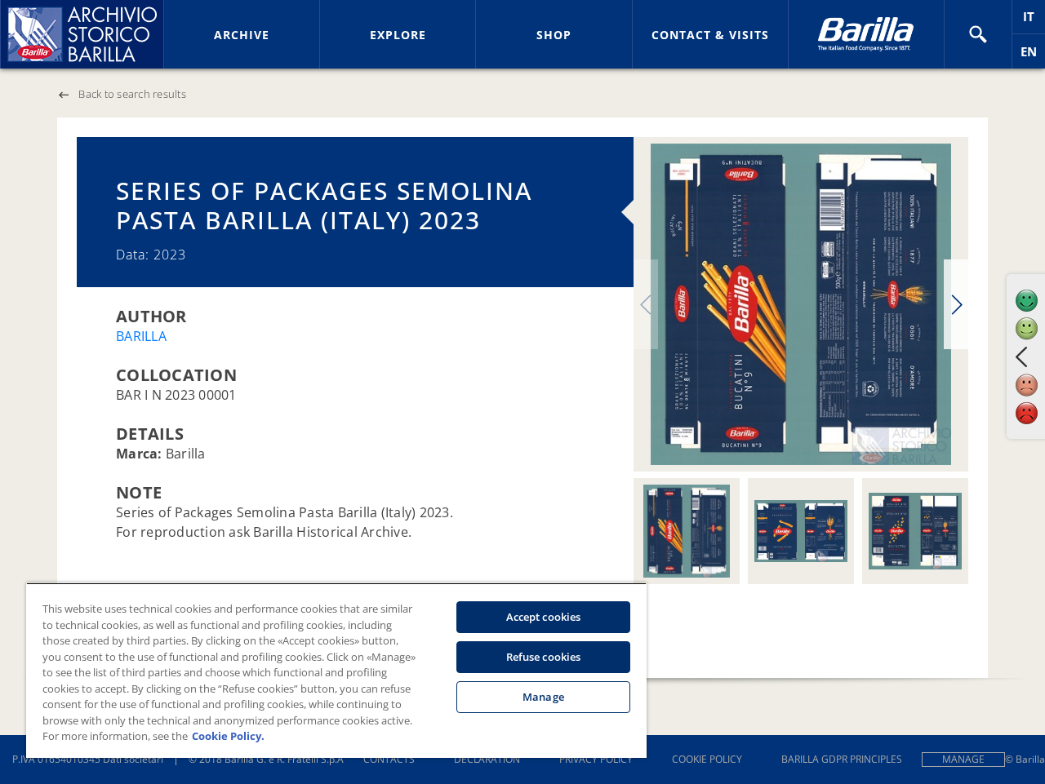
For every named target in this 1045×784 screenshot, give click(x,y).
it (1034, 20)
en (1033, 56)
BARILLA (141, 336)
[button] (978, 34)
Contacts (389, 759)
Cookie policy (707, 759)
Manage (963, 759)
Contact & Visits (710, 34)
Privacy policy (596, 759)
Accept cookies (543, 616)
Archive (241, 34)
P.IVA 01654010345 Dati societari (87, 759)
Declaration (487, 759)
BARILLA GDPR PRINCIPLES (841, 759)
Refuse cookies (543, 656)
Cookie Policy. (228, 736)
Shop (553, 34)
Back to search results (132, 93)
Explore (398, 34)
